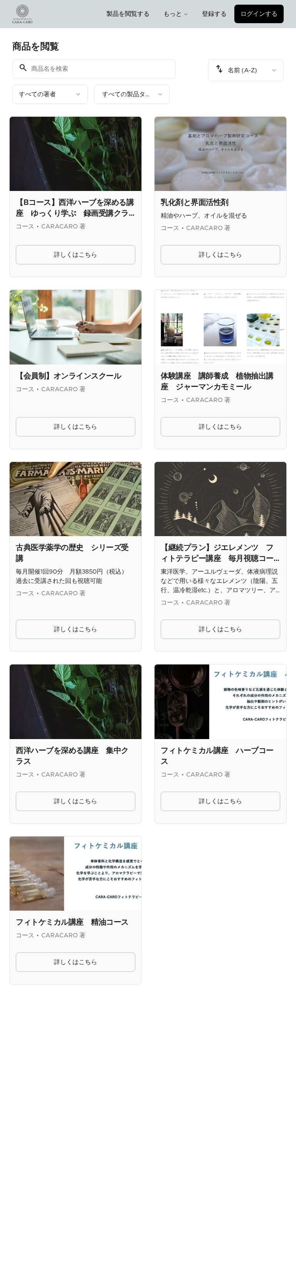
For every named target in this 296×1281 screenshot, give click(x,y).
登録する (214, 14)
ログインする (259, 14)
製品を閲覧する (128, 14)
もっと (172, 14)
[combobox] (50, 94)
